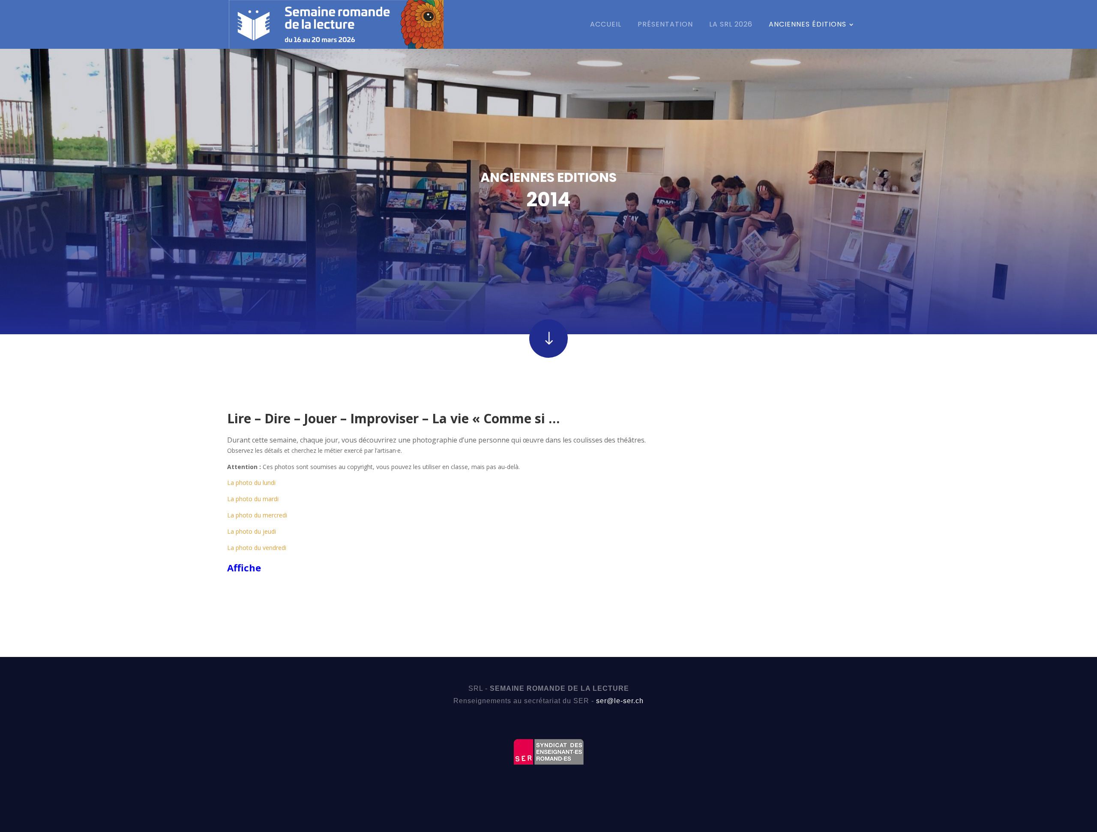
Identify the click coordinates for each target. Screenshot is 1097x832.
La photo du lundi (251, 482)
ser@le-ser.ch (620, 700)
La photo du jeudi (251, 531)
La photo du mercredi (257, 515)
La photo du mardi (253, 499)
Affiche (244, 567)
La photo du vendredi (256, 548)
